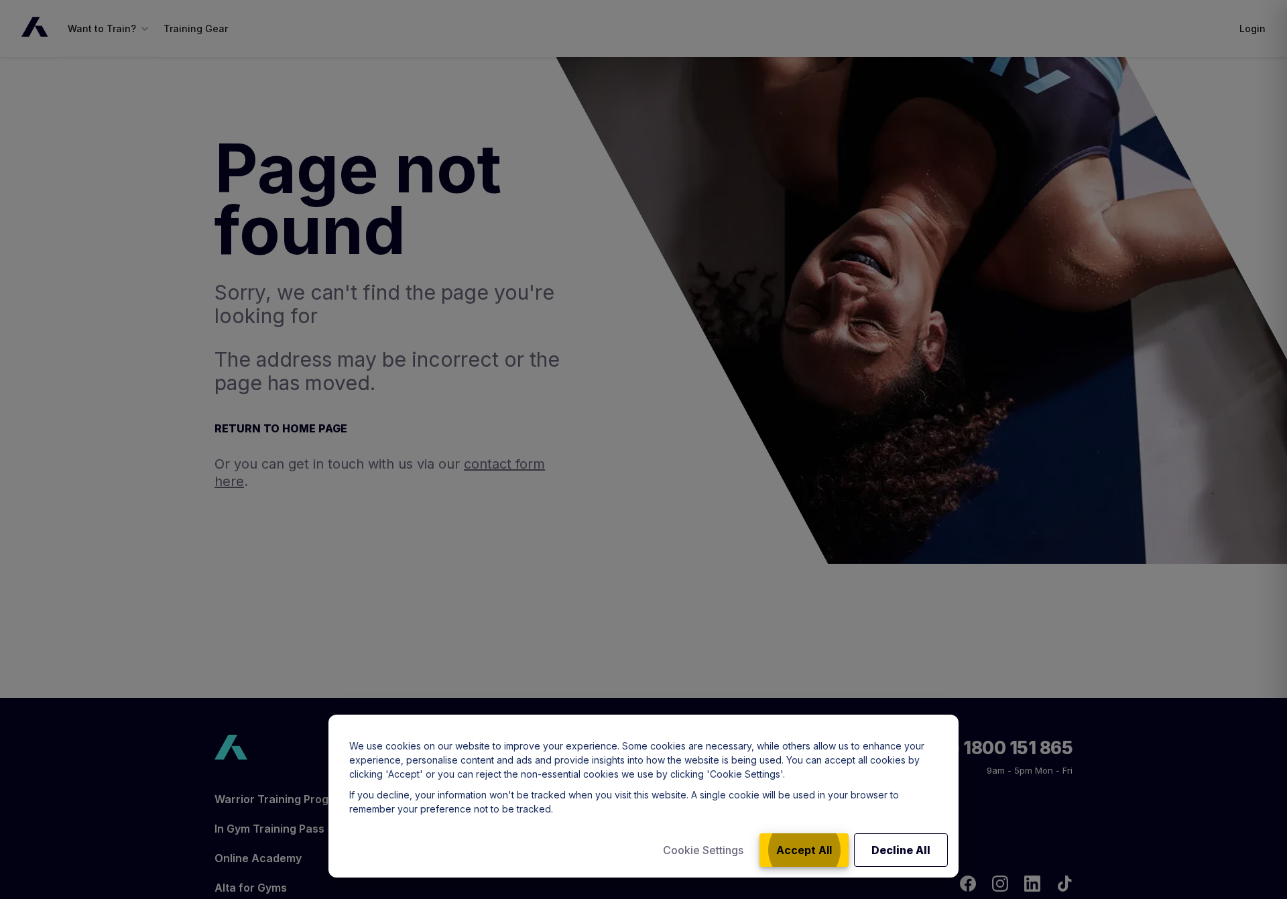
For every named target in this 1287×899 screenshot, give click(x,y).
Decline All (900, 850)
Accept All (804, 850)
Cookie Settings (703, 850)
